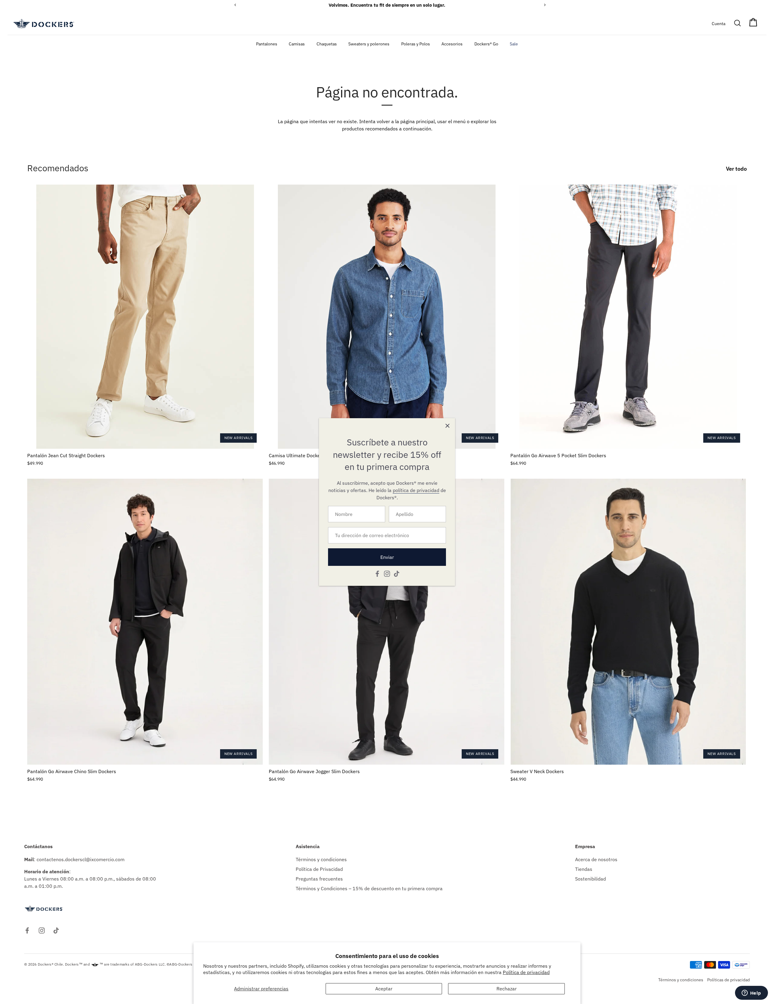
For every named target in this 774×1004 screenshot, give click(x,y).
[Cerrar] (447, 425)
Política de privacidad (526, 972)
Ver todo (736, 168)
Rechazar (506, 989)
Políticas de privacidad (728, 980)
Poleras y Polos (415, 44)
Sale (514, 44)
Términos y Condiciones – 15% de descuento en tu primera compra (369, 888)
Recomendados (57, 168)
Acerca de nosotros (596, 859)
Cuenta (718, 23)
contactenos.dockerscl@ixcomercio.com (81, 859)
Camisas (297, 44)
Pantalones (266, 44)
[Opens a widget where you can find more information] (751, 993)
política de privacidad (416, 490)
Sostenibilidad (590, 879)
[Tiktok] (397, 573)
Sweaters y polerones (368, 44)
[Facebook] (377, 573)
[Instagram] (387, 573)
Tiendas (583, 869)
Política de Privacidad (319, 869)
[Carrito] (753, 23)
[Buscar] (737, 23)
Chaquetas (327, 44)
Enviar (387, 557)
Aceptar (383, 989)
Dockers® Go (486, 44)
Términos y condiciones (321, 859)
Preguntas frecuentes (319, 879)
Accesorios (452, 44)
